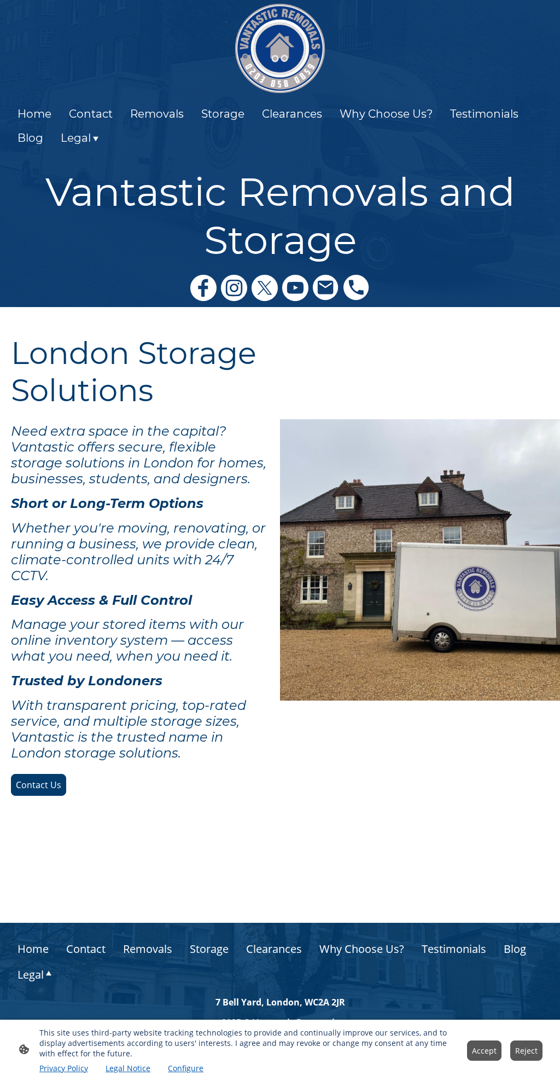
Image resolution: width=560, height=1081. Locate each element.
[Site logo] (279, 48)
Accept (484, 1050)
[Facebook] (203, 288)
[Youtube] (295, 288)
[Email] (326, 288)
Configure (185, 1068)
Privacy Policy (63, 1068)
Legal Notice (128, 1068)
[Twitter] (265, 288)
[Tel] (356, 288)
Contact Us (38, 785)
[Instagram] (234, 288)
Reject (526, 1050)
